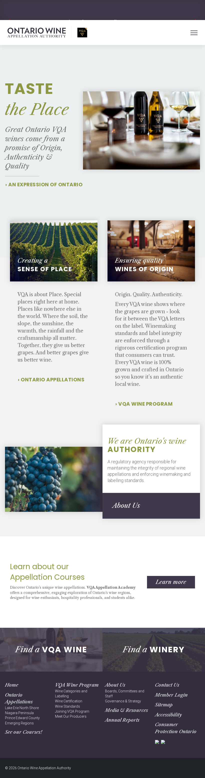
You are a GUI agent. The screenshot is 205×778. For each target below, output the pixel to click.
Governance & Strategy (123, 701)
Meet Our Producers (70, 716)
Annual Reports (122, 720)
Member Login (171, 695)
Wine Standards (67, 706)
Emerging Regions (19, 723)
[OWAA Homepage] (47, 32)
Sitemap (164, 705)
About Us (115, 685)
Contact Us (167, 685)
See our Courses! (23, 732)
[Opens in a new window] (157, 741)
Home (11, 685)
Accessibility (168, 715)
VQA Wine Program (77, 685)
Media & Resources (126, 710)
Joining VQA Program (72, 711)
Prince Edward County (22, 718)
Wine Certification (68, 701)
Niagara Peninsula (19, 713)
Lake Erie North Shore (22, 708)
